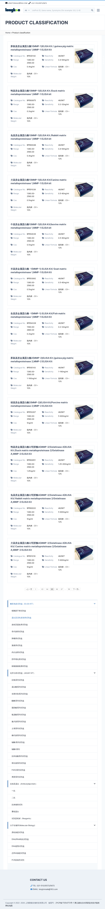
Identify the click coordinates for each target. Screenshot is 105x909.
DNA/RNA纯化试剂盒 (20, 839)
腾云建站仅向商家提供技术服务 (87, 903)
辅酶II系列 (16, 749)
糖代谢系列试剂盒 (19, 735)
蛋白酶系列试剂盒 (19, 687)
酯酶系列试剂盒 (18, 701)
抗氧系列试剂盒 (18, 680)
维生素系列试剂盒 (19, 763)
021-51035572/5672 (46, 886)
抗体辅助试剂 (17, 804)
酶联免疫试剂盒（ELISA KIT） (22, 604)
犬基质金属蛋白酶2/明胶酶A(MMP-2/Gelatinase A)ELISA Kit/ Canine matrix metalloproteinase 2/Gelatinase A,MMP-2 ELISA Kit (41, 546)
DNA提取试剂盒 (18, 846)
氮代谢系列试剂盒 (19, 721)
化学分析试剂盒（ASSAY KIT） (22, 673)
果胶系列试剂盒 (18, 777)
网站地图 (9, 906)
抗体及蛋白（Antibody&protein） (23, 784)
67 (62, 589)
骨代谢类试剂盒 (18, 631)
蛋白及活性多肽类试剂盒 (21, 618)
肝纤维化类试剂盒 (19, 659)
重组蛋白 (15, 811)
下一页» (76, 589)
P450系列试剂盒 (18, 770)
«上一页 (29, 589)
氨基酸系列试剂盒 (19, 714)
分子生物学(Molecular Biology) (22, 825)
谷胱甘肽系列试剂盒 (20, 694)
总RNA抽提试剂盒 (19, 853)
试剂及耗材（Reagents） (22, 818)
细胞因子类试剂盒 (19, 611)
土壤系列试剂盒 (18, 728)
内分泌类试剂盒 (18, 652)
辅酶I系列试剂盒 (18, 742)
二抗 (13, 798)
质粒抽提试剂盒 (18, 832)
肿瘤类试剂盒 (17, 638)
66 (57, 589)
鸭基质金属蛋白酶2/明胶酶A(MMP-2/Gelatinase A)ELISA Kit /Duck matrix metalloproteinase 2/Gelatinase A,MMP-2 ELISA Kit (41, 450)
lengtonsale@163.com (48, 889)
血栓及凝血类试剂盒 (20, 624)
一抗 (13, 791)
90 (69, 589)
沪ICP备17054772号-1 (65, 903)
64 (47, 589)
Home (7, 33)
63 (42, 589)
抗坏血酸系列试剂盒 (20, 756)
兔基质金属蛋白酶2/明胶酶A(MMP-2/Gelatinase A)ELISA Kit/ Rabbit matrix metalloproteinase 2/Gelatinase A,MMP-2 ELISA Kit (41, 498)
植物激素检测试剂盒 (20, 666)
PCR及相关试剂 (18, 860)
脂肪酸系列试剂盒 (19, 708)
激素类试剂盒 (17, 645)
